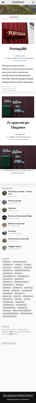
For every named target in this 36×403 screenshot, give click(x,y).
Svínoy (18, 299)
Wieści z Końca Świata (22, 310)
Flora (28, 264)
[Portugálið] (18, 32)
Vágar (6, 310)
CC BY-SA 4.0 (28, 396)
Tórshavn (21, 58)
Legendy (7, 282)
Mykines (17, 287)
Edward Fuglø (19, 261)
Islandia (7, 273)
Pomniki (15, 290)
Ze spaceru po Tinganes (18, 125)
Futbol (28, 267)
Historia (9, 58)
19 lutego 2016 (20, 134)
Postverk (27, 290)
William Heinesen (10, 313)
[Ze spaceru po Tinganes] (18, 106)
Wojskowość (26, 313)
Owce (6, 290)
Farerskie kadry (18, 2)
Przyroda (7, 293)
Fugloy (17, 267)
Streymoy (28, 296)
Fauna (18, 264)
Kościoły (19, 279)
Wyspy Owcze (29, 58)
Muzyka (7, 287)
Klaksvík (7, 279)
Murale (19, 284)
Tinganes (15, 58)
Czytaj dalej (9, 88)
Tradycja (20, 302)
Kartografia (9, 276)
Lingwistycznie (21, 282)
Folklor (7, 267)
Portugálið (18, 48)
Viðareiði (22, 307)
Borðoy (7, 261)
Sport (17, 296)
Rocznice (19, 293)
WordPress (25, 399)
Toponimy (8, 302)
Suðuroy (7, 299)
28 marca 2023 (20, 56)
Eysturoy (8, 264)
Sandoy (7, 296)
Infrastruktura (22, 270)
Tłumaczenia (9, 307)
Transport (8, 305)
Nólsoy (28, 287)
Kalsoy (18, 273)
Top (27, 299)
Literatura (8, 284)
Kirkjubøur (23, 276)
